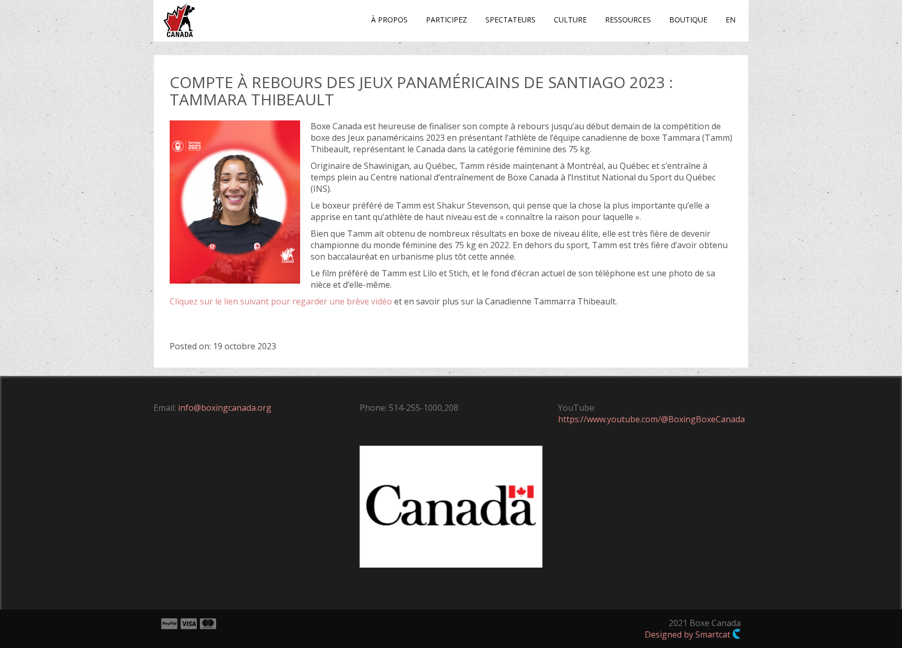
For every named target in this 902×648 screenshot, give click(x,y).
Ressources (628, 20)
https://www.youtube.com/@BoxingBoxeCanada (651, 419)
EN (730, 20)
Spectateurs (510, 20)
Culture (570, 20)
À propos (389, 20)
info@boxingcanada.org (224, 407)
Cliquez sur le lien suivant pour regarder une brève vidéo (281, 301)
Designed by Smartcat (688, 634)
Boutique (688, 20)
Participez (446, 20)
